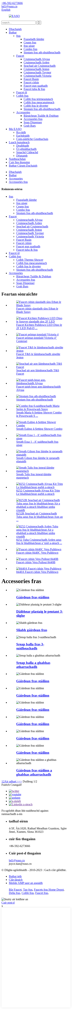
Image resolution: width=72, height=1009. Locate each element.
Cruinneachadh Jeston (36, 69)
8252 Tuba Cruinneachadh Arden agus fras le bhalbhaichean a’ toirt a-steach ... (39, 541)
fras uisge (29, 45)
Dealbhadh (22, 145)
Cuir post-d (8, 902)
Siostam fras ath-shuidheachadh (42, 52)
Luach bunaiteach (19, 142)
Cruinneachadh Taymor (37, 72)
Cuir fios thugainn (19, 162)
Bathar (13, 32)
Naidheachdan (17, 159)
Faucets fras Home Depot (49, 889)
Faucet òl (21, 92)
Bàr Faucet (15, 889)
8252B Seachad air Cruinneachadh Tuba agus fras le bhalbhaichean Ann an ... (39, 517)
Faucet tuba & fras (34, 89)
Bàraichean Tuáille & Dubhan (41, 115)
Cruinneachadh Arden (36, 62)
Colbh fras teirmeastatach (38, 99)
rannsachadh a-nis (11, 814)
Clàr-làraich (16, 879)
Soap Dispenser (33, 122)
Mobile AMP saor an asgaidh (26, 883)
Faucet (20, 55)
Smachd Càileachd (27, 152)
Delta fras (14, 893)
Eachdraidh (23, 135)
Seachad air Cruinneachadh (40, 65)
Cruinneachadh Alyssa (37, 59)
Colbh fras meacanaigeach (39, 102)
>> (20, 781)
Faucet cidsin (31, 82)
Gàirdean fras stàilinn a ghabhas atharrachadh (34, 772)
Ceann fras (30, 42)
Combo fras (30, 49)
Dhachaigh (15, 29)
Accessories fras (33, 119)
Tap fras (27, 889)
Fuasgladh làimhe (34, 39)
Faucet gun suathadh (36, 85)
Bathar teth (15, 876)
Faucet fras (41, 893)
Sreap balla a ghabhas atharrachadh (33, 665)
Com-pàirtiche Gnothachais (32, 139)
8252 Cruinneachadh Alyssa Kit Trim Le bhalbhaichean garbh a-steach (38, 492)
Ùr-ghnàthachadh (26, 149)
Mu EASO (15, 129)
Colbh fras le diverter (36, 105)
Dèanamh (22, 155)
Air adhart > (11, 781)
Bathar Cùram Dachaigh (23, 165)
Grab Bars (30, 125)
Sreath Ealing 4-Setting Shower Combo (39, 428)
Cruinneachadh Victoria (37, 75)
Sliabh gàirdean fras (31, 630)
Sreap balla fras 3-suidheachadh (30, 646)
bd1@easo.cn (17, 860)
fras (18, 35)
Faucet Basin (31, 79)
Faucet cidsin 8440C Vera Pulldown (37, 552)
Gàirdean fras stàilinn (32, 597)
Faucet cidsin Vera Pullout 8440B (35, 562)
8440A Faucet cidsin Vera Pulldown (37, 571)
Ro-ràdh (21, 132)
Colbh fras (22, 95)
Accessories (23, 112)
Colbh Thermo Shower (29, 259)
